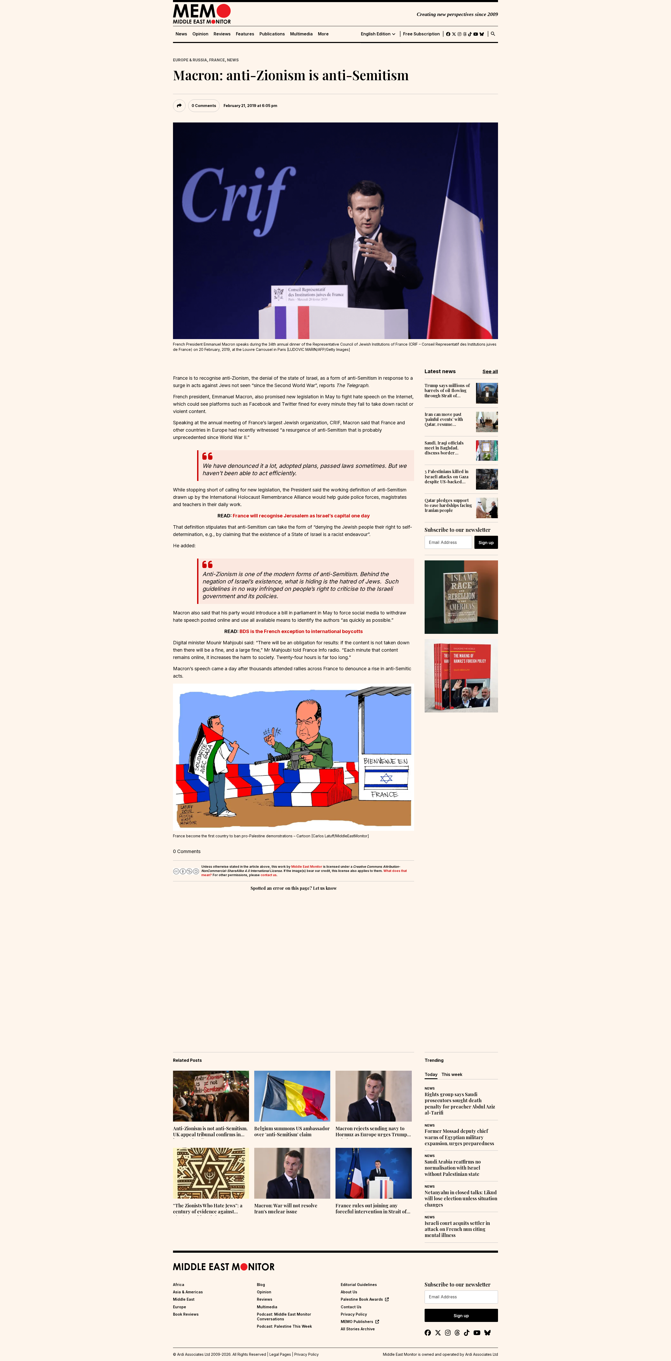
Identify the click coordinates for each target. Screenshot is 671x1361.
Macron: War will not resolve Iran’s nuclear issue (285, 1209)
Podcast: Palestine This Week (284, 1326)
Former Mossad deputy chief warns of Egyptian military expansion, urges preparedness (459, 1137)
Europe (179, 1307)
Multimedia (301, 33)
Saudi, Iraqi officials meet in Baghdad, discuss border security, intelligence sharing (445, 448)
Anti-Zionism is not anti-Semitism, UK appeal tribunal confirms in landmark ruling (210, 1132)
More (323, 33)
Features (245, 33)
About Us (349, 1292)
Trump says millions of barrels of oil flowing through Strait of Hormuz (447, 390)
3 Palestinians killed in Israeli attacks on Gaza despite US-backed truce (446, 476)
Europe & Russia (190, 60)
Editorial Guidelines (359, 1284)
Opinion (200, 33)
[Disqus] (293, 964)
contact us (269, 875)
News (181, 33)
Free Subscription (421, 33)
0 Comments (204, 105)
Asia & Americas (188, 1292)
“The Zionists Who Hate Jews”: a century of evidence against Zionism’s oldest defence (207, 1209)
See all (490, 371)
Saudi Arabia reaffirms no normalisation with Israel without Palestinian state (453, 1168)
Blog (261, 1284)
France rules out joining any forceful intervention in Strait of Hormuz (371, 1209)
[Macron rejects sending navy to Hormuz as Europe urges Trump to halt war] (374, 1096)
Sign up (486, 542)
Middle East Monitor (306, 867)
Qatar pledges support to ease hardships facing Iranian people (448, 505)
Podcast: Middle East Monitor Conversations (284, 1316)
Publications (272, 33)
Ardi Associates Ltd (481, 1354)
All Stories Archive (358, 1329)
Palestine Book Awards (362, 1299)
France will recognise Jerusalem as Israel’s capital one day (301, 515)
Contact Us (351, 1307)
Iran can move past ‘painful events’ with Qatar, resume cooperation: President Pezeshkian (447, 419)
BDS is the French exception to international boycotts (301, 631)
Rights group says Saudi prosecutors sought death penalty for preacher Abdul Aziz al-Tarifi (460, 1103)
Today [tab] (431, 1074)
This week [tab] (451, 1074)
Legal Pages (280, 1354)
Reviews (222, 33)
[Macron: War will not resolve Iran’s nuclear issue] (292, 1173)
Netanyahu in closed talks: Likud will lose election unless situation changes (461, 1198)
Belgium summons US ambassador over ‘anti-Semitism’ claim (292, 1132)
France (217, 60)
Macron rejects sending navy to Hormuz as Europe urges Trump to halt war (371, 1132)
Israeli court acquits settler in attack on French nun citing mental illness (457, 1229)
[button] (293, 757)
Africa (178, 1284)
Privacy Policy (354, 1314)
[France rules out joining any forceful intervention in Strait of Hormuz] (374, 1173)
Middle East (183, 1299)
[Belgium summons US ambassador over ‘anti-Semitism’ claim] (292, 1096)
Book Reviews (186, 1314)
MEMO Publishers (357, 1321)
